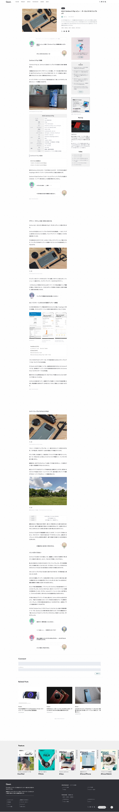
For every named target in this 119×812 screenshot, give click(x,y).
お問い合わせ (22, 806)
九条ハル (65, 16)
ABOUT (47, 1)
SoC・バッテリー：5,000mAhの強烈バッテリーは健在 (81, 161)
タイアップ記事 (66, 787)
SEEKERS (42, 1)
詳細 (59, 38)
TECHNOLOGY (35, 1)
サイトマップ (22, 804)
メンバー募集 (10, 806)
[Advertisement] (48, 208)
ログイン (89, 801)
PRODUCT (23, 1)
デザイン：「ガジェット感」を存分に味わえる (81, 158)
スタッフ (9, 804)
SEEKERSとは (66, 799)
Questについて (10, 799)
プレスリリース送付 (91, 789)
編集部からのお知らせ (24, 799)
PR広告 (64, 789)
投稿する (98, 673)
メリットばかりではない (78, 164)
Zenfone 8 (41, 44)
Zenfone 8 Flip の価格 (78, 156)
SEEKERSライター (91, 799)
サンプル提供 (90, 787)
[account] (112, 807)
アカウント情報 (66, 801)
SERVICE (28, 1)
